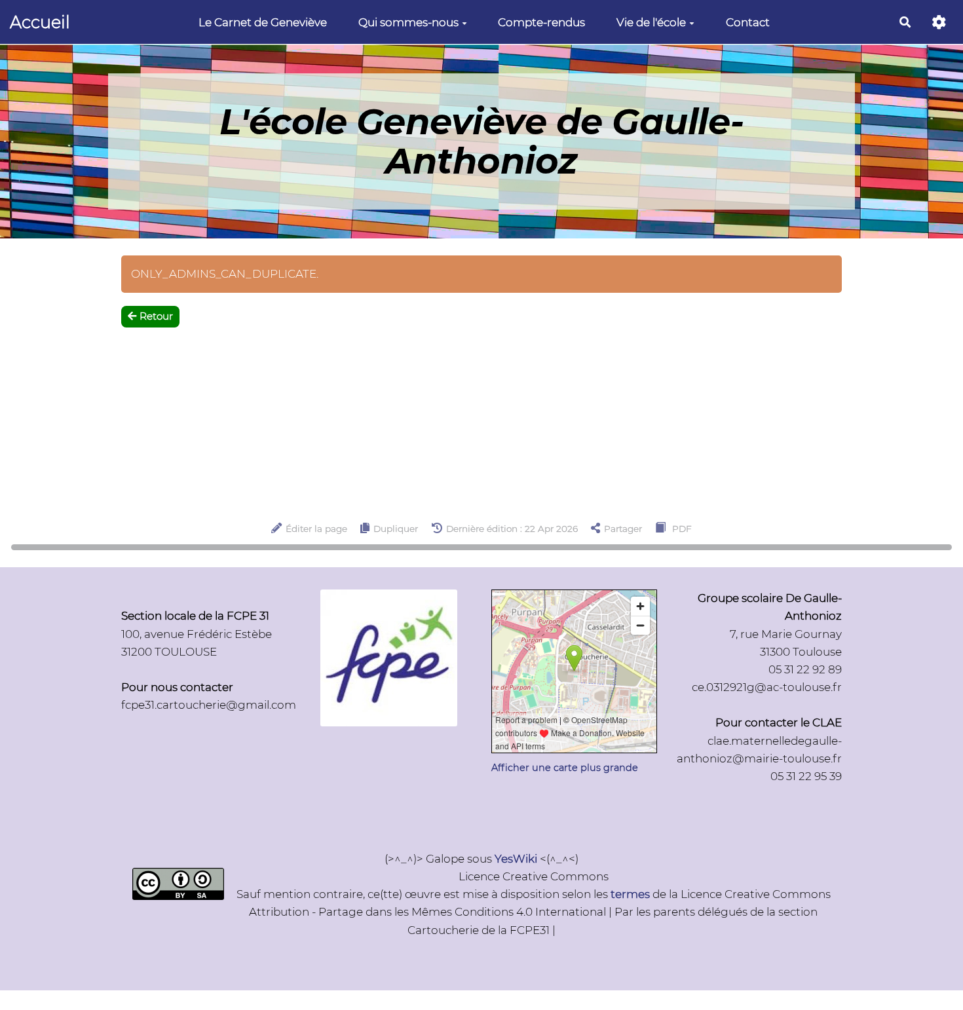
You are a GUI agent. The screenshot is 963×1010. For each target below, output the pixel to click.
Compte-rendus (541, 22)
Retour (156, 316)
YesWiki (516, 858)
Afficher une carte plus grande (564, 768)
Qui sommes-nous (408, 22)
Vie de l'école (651, 22)
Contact (748, 22)
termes (630, 894)
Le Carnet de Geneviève (262, 22)
